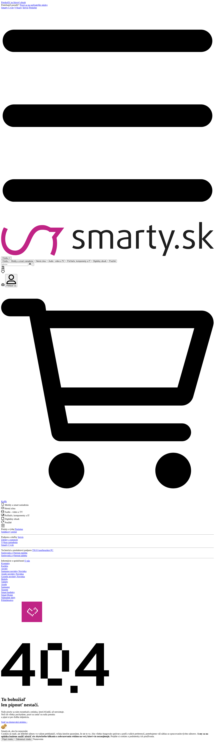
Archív (4, 568)
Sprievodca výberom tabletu (14, 555)
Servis (25, 7)
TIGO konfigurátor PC (42, 550)
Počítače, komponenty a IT (78, 261)
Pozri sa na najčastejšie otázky (34, 5)
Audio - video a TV (56, 261)
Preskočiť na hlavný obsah (13, 2)
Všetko (5, 261)
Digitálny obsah (99, 261)
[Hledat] (33, 264)
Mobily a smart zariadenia (22, 261)
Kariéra (4, 566)
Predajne (33, 7)
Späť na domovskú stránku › (14, 722)
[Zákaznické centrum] (3, 268)
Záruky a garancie (9, 539)
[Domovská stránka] (107, 239)
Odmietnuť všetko (23, 739)
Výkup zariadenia (9, 542)
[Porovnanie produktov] (3, 285)
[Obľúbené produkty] (3, 272)
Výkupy (18, 7)
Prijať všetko (7, 739)
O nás (27, 561)
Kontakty (5, 563)
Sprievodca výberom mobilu (14, 553)
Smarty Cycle (7, 7)
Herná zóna (41, 261)
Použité (112, 261)
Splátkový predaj (9, 532)
